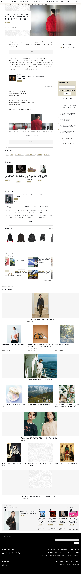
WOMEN (67, 90)
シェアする (14, 27)
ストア (24, 1)
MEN (62, 90)
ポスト (57, 1)
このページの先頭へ (8, 536)
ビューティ (19, 1)
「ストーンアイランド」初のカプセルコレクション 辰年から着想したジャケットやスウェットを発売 (34, 4)
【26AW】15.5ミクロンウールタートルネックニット (10, 246)
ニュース (11, 1)
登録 (67, 93)
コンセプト (76, 561)
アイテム (62, 561)
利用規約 (63, 555)
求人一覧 (14, 256)
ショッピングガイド (54, 564)
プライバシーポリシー (69, 555)
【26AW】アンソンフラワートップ (42, 246)
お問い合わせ (76, 555)
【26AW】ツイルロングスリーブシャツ (20, 246)
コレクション (51, 1)
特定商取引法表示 (76, 564)
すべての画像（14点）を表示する (31, 135)
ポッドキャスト (62, 1)
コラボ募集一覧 (21, 269)
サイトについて (44, 555)
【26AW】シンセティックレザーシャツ (31, 246)
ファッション (12, 4)
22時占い (36, 1)
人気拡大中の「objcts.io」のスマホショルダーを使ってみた (67, 120)
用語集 (68, 1)
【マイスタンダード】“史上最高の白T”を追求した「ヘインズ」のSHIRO (67, 114)
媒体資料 (54, 555)
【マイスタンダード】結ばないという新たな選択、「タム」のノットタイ (68, 132)
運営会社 (58, 555)
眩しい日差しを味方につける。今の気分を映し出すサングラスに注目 (68, 126)
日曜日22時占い (64, 549)
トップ (2, 4)
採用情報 (50, 555)
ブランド (57, 561)
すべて (61, 47)
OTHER (73, 90)
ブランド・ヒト (30, 1)
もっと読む (29, 221)
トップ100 (41, 1)
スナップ (46, 1)
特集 (15, 1)
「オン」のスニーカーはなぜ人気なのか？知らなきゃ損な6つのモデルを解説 (68, 107)
